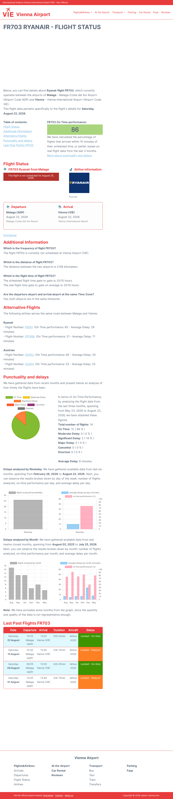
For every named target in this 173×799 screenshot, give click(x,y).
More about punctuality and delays (69, 155)
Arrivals (18, 770)
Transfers (95, 784)
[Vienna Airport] (8, 12)
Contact (59, 795)
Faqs (155, 12)
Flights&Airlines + (82, 12)
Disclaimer (48, 795)
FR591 (29, 327)
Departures (21, 775)
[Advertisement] (86, 61)
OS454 (29, 364)
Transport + (118, 12)
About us (69, 795)
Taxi (91, 775)
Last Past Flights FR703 (18, 145)
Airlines (18, 784)
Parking (132, 12)
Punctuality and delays (17, 140)
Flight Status (11, 126)
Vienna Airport (33, 14)
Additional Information (17, 131)
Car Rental (144, 12)
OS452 (29, 354)
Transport (95, 766)
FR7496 (29, 336)
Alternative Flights (15, 135)
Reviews (165, 12)
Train (92, 779)
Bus (91, 770)
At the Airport (102, 12)
